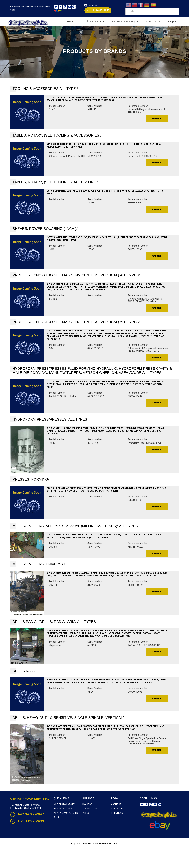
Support (172, 21)
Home (70, 21)
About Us (151, 21)
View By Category (63, 808)
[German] (147, 5)
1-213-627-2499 (30, 821)
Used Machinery (91, 21)
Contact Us (117, 808)
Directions (117, 813)
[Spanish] (153, 5)
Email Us (93, 5)
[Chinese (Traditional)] (134, 5)
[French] (141, 5)
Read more (157, 118)
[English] (128, 5)
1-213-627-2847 (99, 10)
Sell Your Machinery (123, 21)
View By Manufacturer (66, 813)
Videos (85, 813)
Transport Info (90, 808)
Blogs (57, 817)
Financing (87, 804)
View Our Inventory (64, 804)
